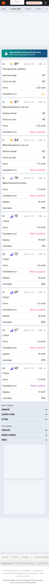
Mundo (5, 557)
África (15, 557)
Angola (26, 557)
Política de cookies (37, 580)
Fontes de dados (31, 582)
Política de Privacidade (23, 580)
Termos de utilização (9, 580)
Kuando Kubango (41, 557)
